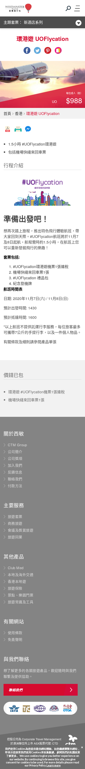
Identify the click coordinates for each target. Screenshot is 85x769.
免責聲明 (15, 639)
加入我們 (15, 465)
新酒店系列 (33, 22)
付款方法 (15, 486)
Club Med (15, 568)
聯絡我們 (15, 479)
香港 (18, 113)
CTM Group (17, 445)
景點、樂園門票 (20, 595)
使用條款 (15, 633)
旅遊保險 (15, 588)
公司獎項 (15, 458)
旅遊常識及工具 (20, 602)
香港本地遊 (17, 581)
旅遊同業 (15, 537)
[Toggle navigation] (76, 8)
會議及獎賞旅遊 (20, 530)
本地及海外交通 (20, 574)
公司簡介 (15, 452)
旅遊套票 (15, 516)
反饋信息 (15, 472)
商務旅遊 (15, 523)
